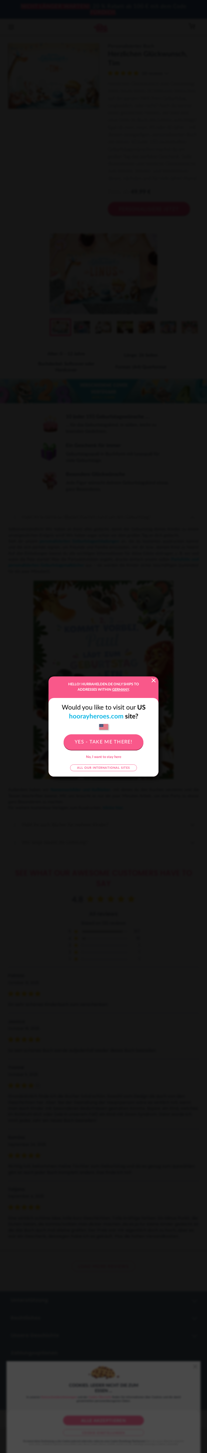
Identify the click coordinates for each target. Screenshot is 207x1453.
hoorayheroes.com (96, 716)
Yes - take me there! (103, 742)
